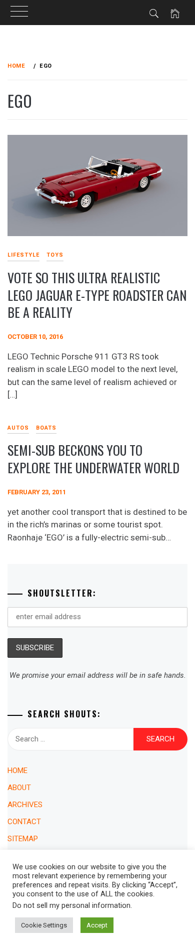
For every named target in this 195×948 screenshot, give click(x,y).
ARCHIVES (25, 804)
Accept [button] (97, 925)
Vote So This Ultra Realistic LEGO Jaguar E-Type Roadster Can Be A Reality (97, 295)
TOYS (55, 255)
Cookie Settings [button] (44, 925)
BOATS (46, 428)
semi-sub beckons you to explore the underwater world (94, 458)
